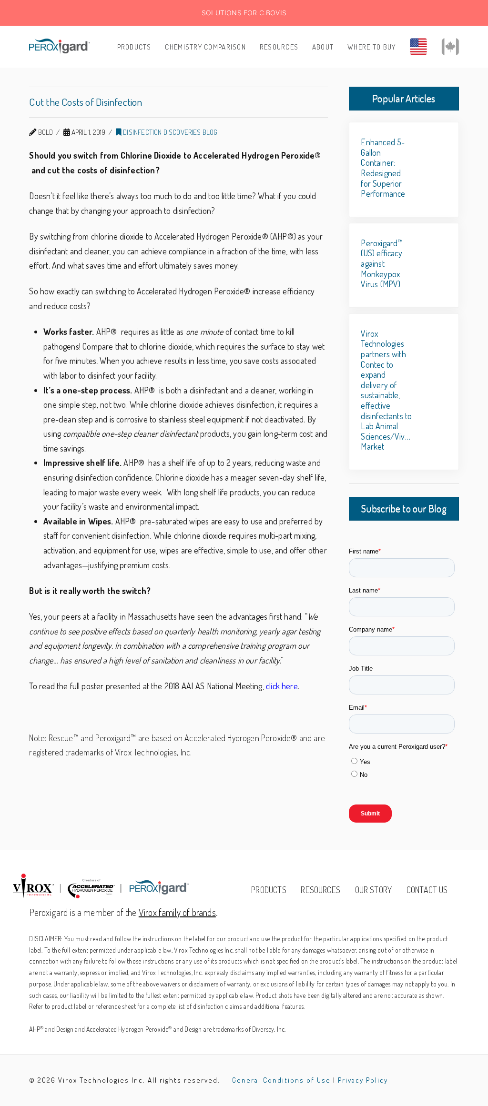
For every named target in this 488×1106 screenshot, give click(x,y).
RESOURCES (320, 890)
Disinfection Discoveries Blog (169, 132)
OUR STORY (373, 890)
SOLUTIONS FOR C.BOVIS (244, 13)
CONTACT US (427, 890)
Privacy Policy (363, 1080)
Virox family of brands (177, 912)
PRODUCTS (268, 890)
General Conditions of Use (281, 1080)
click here (282, 686)
